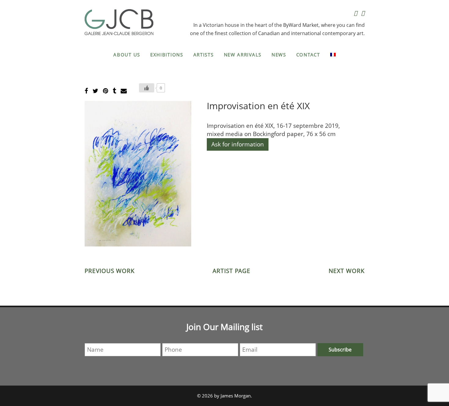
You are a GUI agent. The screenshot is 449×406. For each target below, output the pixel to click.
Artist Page (231, 271)
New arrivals (242, 55)
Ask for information (237, 144)
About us (126, 55)
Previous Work (110, 271)
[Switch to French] (333, 54)
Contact (308, 55)
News (279, 55)
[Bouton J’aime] (146, 87)
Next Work (347, 271)
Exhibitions (166, 55)
